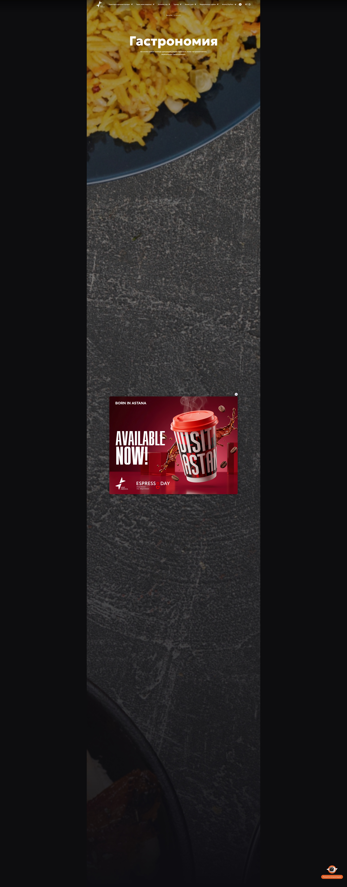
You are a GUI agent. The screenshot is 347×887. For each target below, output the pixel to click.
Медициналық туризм (208, 7)
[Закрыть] (236, 394)
